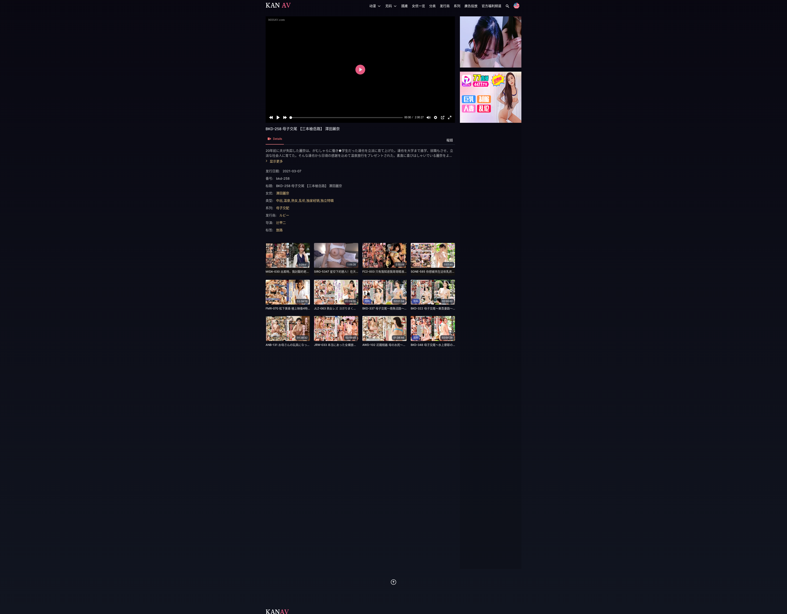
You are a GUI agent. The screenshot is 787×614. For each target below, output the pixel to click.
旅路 (279, 230)
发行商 (445, 6)
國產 (404, 6)
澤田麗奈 (282, 193)
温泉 (287, 201)
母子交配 (282, 208)
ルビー (284, 215)
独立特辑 (327, 201)
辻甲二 (281, 223)
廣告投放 (471, 6)
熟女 (294, 201)
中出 (279, 201)
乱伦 (302, 201)
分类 (432, 6)
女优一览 (418, 6)
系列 (457, 6)
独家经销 (313, 201)
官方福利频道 (491, 6)
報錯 (449, 140)
